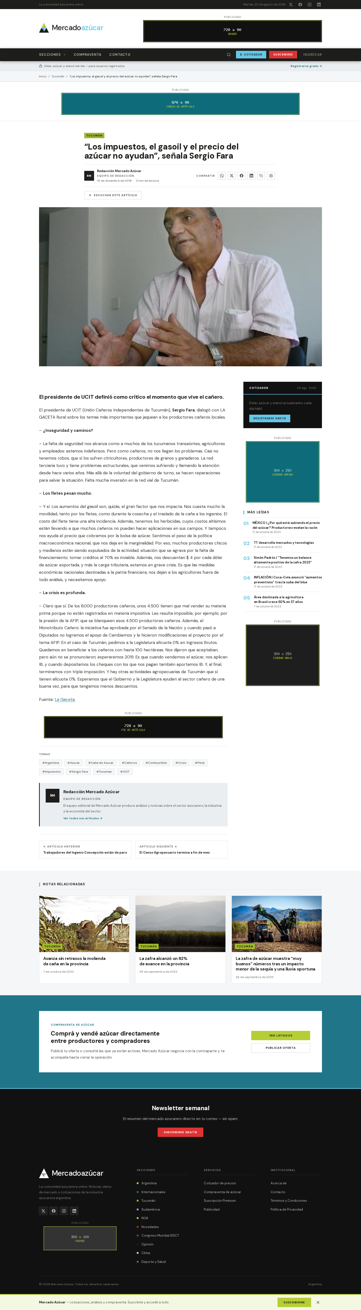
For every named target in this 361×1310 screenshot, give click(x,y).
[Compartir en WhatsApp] (222, 176)
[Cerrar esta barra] (318, 1302)
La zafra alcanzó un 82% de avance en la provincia (164, 961)
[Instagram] (309, 4)
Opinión (147, 1244)
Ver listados (280, 1035)
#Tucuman (104, 772)
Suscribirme (294, 1302)
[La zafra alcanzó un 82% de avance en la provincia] (180, 939)
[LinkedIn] (319, 4)
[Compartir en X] (232, 176)
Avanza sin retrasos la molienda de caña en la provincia (74, 961)
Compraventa (88, 55)
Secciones (50, 55)
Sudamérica (150, 1209)
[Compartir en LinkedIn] (251, 176)
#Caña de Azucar (100, 763)
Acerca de (279, 1183)
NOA (144, 1218)
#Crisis (180, 763)
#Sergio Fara (78, 772)
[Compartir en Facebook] (241, 176)
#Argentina (50, 763)
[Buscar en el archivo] (229, 55)
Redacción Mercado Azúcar (119, 171)
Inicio (42, 76)
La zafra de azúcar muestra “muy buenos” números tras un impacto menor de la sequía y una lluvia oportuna (275, 964)
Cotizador (251, 54)
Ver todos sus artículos (82, 818)
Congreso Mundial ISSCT (160, 1235)
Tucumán (58, 76)
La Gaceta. (65, 699)
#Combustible (156, 763)
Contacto (119, 55)
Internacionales (153, 1192)
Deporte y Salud (153, 1262)
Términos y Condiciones (289, 1201)
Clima (145, 1253)
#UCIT (124, 772)
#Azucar (73, 763)
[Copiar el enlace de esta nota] (261, 176)
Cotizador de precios (220, 1183)
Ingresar (312, 55)
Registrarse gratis (306, 66)
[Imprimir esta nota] (271, 176)
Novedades (150, 1227)
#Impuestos (51, 772)
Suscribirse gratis (180, 1132)
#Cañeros (129, 763)
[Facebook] (300, 4)
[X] (291, 4)
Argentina (149, 1183)
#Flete (200, 763)
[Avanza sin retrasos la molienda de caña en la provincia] (84, 939)
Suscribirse (283, 54)
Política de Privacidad (287, 1209)
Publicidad (212, 1209)
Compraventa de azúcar (222, 1192)
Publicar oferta (281, 1048)
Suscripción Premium (220, 1201)
